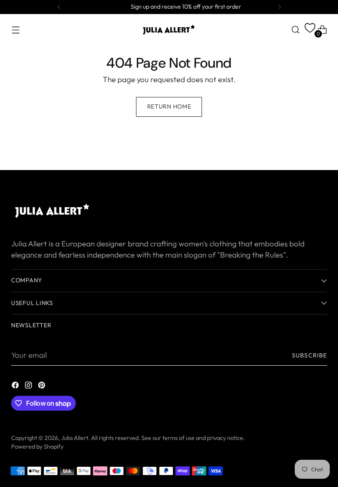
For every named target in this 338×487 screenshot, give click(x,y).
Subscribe (309, 355)
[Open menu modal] (15, 29)
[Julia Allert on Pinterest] (42, 386)
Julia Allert (74, 438)
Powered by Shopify (37, 446)
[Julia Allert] (169, 29)
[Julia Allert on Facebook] (16, 386)
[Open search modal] (295, 29)
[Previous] (59, 7)
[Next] (279, 7)
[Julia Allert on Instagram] (29, 386)
